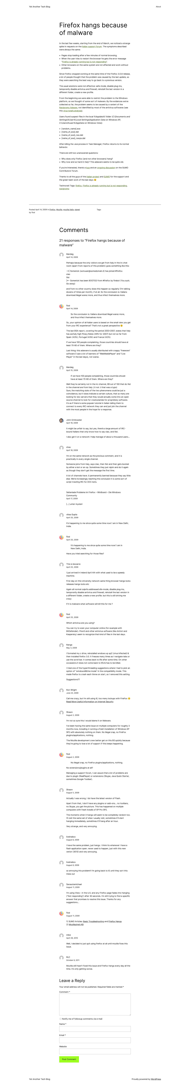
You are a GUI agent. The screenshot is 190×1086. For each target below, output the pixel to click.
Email (62, 1035)
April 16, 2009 (72, 423)
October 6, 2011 (72, 960)
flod (68, 305)
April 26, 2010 (72, 938)
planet (77, 209)
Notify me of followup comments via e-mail (82, 1019)
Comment (64, 992)
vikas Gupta (71, 514)
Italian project (93, 177)
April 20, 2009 (72, 517)
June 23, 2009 (72, 693)
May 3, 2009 (71, 648)
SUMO (107, 177)
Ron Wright (71, 690)
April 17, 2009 (72, 498)
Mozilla (59, 209)
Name (62, 1024)
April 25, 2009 (72, 567)
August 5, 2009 (72, 793)
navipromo (64, 189)
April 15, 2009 (72, 370)
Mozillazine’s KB (76, 924)
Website (63, 1046)
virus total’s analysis (72, 111)
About (158, 6)
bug (88, 168)
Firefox (52, 209)
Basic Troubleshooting (93, 921)
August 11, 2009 (72, 887)
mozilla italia (68, 209)
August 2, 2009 (72, 715)
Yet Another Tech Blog (39, 6)
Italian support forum (92, 46)
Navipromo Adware (68, 107)
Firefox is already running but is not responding (84, 62)
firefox (79, 186)
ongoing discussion (106, 168)
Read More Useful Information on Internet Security (89, 701)
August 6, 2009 (72, 840)
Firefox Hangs (115, 921)
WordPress (156, 1079)
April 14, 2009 (72, 257)
